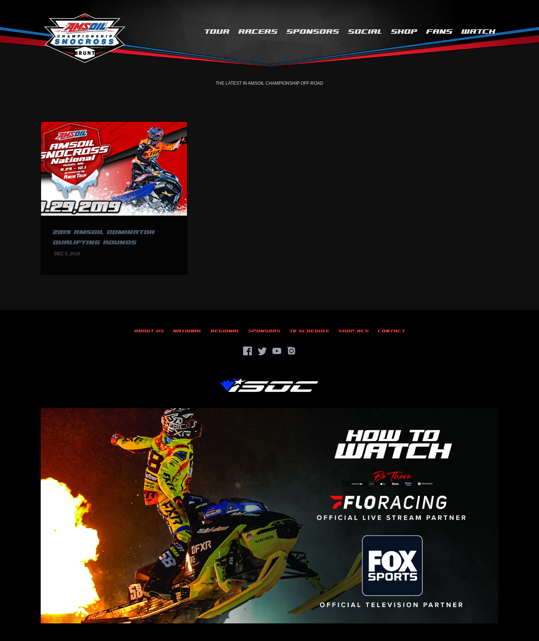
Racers (258, 31)
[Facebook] (247, 351)
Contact (391, 331)
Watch (478, 31)
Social (365, 31)
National (187, 331)
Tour (217, 31)
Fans (439, 31)
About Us (149, 331)
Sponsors (312, 31)
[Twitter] (262, 351)
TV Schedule (309, 331)
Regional (224, 331)
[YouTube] (276, 351)
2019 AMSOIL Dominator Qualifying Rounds (104, 237)
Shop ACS (353, 331)
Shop (404, 31)
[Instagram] (291, 351)
